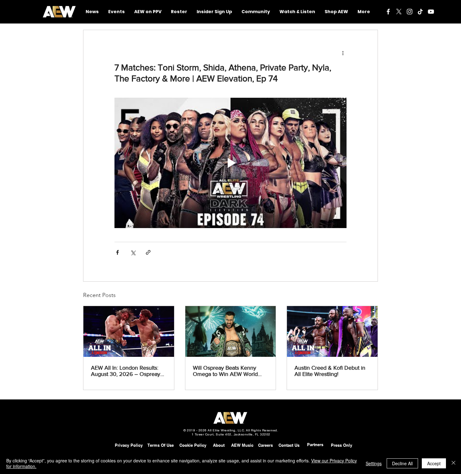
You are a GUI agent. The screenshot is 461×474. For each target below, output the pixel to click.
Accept (434, 463)
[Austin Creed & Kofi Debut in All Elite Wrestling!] (332, 331)
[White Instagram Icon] (409, 11)
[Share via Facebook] (117, 252)
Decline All (402, 463)
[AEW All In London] (128, 331)
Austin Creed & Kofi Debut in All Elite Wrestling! (329, 371)
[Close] (453, 463)
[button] (256, 11)
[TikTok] (420, 11)
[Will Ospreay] (230, 331)
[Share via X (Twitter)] (133, 252)
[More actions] (343, 52)
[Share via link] (148, 252)
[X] (399, 11)
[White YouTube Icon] (431, 11)
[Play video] (230, 163)
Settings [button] (374, 463)
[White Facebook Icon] (388, 11)
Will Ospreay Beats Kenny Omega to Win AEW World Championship (225, 371)
